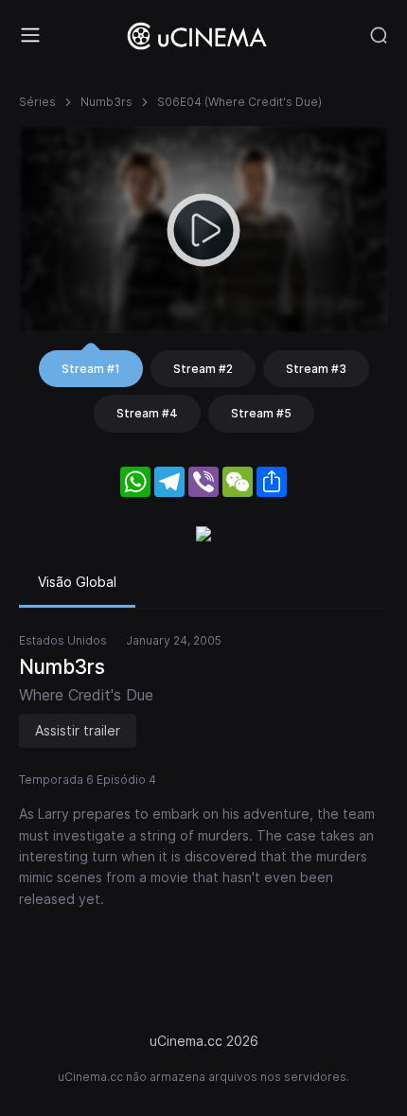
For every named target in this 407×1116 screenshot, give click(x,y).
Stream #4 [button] (147, 413)
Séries (37, 102)
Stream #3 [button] (316, 369)
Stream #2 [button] (203, 369)
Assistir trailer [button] (77, 730)
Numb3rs (106, 102)
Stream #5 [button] (261, 413)
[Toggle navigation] (30, 35)
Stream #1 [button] (91, 369)
